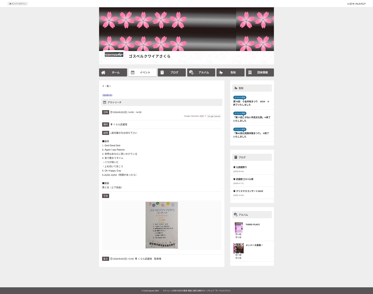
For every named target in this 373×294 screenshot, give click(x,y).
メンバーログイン (18, 3)
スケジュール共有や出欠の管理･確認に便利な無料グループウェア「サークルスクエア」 (197, 290)
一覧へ (108, 85)
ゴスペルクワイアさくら (150, 56)
